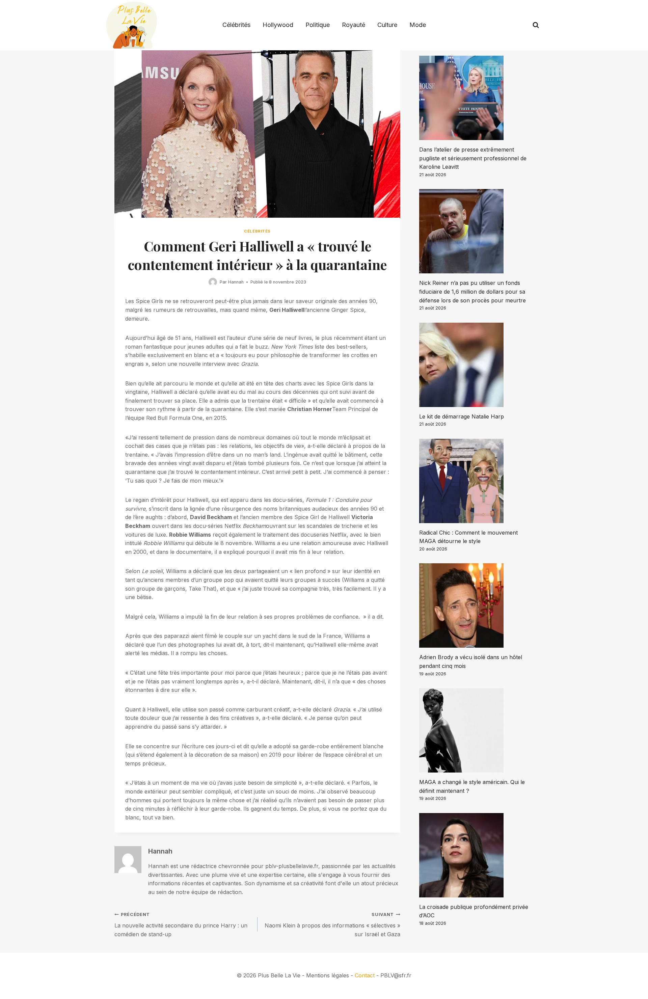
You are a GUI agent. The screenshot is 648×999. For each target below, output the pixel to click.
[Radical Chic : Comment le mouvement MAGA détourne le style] (476, 481)
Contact (365, 975)
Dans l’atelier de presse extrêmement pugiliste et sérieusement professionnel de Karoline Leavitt (472, 158)
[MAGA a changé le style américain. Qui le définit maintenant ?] (476, 730)
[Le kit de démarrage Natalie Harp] (476, 365)
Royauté (353, 24)
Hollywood (278, 24)
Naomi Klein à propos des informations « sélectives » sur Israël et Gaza (332, 924)
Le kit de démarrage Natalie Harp (461, 416)
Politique (317, 24)
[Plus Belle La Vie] (131, 25)
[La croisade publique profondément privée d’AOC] (476, 855)
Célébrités (236, 24)
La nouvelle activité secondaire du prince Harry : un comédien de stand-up (180, 924)
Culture (387, 24)
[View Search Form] (536, 25)
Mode (417, 24)
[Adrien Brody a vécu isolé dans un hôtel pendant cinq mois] (476, 605)
